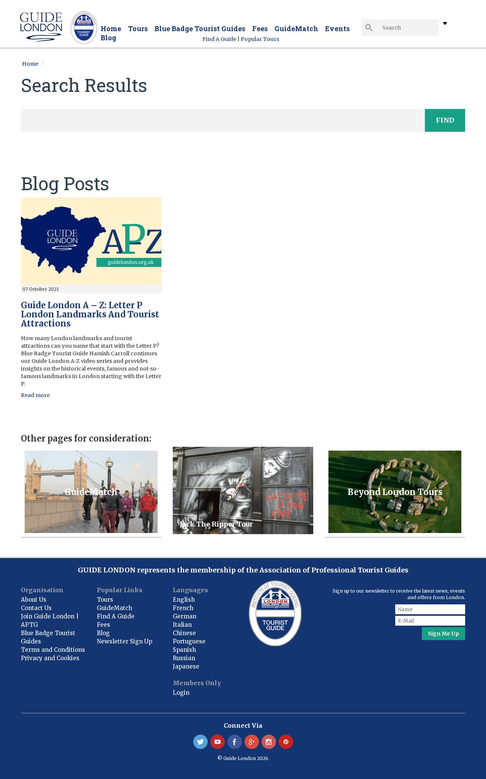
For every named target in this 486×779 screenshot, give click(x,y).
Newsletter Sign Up (124, 641)
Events (337, 28)
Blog (108, 37)
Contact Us (36, 608)
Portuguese (189, 641)
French (183, 608)
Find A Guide (219, 39)
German (184, 616)
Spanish (184, 649)
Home (111, 28)
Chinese (184, 633)
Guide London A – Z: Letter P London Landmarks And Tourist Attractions (90, 314)
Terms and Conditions (53, 649)
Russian (184, 658)
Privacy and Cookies (50, 658)
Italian (182, 624)
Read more (35, 395)
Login (181, 692)
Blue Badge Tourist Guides (200, 28)
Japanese (186, 666)
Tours (138, 28)
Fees (260, 28)
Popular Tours (260, 39)
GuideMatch (296, 28)
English (184, 599)
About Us (33, 599)
